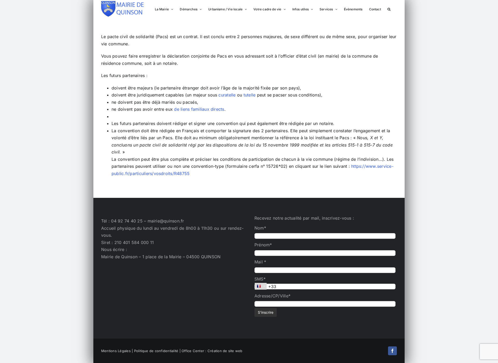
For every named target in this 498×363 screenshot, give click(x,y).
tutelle (250, 94)
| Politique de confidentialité (155, 351)
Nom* (260, 228)
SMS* (260, 279)
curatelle (227, 94)
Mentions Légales (116, 351)
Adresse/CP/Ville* (272, 295)
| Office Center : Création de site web (211, 351)
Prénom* (263, 244)
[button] (389, 9)
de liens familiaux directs (199, 109)
